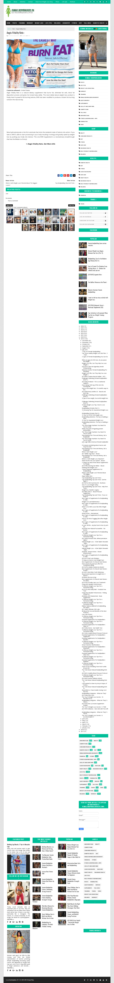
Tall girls (87, 23)
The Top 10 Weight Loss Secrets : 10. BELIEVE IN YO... (92, 697)
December (85, 340)
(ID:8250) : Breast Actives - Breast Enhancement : (91, 552)
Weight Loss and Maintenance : (91, 502)
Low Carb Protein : (87, 614)
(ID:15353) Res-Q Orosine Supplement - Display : (93, 704)
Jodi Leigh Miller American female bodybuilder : (95, 442)
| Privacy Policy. (30, 980)
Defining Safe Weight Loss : (90, 467)
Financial (83, 195)
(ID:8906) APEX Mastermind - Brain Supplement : (92, 596)
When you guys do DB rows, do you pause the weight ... (94, 360)
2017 (82, 731)
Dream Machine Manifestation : (91, 645)
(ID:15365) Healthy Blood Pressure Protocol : (95, 633)
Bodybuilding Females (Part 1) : (91, 408)
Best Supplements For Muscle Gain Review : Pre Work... (94, 580)
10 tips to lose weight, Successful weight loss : (95, 399)
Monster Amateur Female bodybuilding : (95, 291)
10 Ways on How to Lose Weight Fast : (93, 560)
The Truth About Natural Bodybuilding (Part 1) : (94, 670)
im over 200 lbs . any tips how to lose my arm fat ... (95, 526)
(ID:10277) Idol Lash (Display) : (90, 558)
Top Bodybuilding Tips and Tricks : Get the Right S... (94, 480)
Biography (66, 23)
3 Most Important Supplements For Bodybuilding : (92, 470)
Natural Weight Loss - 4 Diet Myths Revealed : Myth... (95, 542)
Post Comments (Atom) (20, 207)
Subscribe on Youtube (87, 220)
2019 (82, 339)
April (83, 722)
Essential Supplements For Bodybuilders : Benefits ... (94, 639)
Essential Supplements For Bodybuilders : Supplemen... (94, 635)
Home (9, 2)
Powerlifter (84, 121)
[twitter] (84, 1)
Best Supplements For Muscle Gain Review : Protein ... (94, 569)
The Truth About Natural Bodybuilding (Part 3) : (94, 687)
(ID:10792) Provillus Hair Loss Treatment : (94, 582)
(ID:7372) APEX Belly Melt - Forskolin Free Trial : (94, 590)
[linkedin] (17, 922)
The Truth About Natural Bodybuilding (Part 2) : (94, 680)
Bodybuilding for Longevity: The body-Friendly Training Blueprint (43, 925)
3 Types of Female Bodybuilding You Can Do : (95, 357)
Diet (80, 23)
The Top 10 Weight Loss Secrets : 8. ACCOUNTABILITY (92, 716)
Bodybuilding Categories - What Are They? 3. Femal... (94, 712)
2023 (82, 331)
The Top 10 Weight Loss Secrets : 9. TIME (94, 707)
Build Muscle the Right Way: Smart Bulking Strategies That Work (73, 906)
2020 (82, 337)
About (15, 2)
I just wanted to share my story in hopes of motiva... (94, 684)
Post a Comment (13, 201)
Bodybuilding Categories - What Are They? (94, 693)
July (83, 350)
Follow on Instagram (87, 224)
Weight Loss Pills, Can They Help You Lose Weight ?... (94, 364)
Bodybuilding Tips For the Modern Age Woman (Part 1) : (97, 260)
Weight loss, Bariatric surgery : (90, 490)
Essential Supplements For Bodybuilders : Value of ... (94, 625)
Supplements (84, 103)
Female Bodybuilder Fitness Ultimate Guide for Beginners (73, 873)
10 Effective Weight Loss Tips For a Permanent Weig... (92, 535)
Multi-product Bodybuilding (89, 151)
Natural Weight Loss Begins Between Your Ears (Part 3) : (95, 252)
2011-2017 (24, 980)
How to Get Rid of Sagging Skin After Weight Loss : (94, 519)
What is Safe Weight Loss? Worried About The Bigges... (94, 473)
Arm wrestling (85, 115)
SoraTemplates (12, 980)
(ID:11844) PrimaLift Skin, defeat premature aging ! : (94, 539)
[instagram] (94, 1)
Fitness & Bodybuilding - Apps (89, 118)
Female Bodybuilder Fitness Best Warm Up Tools (48, 881)
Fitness (74, 23)
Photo (57, 2)
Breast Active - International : (90, 513)
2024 (82, 330)
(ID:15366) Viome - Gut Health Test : (92, 628)
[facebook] (87, 1)
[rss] (97, 1)
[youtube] (103, 1)
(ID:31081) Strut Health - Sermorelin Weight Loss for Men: (73, 922)
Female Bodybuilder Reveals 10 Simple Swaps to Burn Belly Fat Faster (69, 856)
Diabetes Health (98, 23)
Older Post (71, 205)
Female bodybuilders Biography (90, 97)
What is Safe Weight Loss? (89, 452)
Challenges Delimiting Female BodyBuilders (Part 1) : (94, 379)
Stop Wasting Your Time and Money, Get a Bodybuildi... (94, 436)
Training (22, 23)
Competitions (84, 109)
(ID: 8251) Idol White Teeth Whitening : (93, 572)
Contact (30, 2)
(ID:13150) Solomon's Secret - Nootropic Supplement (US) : (96, 306)
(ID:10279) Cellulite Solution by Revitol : (93, 567)
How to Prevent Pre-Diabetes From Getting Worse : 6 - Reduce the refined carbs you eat (97, 268)
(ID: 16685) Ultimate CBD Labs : (91, 609)
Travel (82, 204)
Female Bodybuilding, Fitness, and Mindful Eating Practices (73, 914)
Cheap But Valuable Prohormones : (92, 584)
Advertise (22, 2)
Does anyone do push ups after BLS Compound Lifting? (92, 564)
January (84, 728)
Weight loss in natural (87, 88)
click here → (10, 919)
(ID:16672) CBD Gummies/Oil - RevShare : (94, 483)
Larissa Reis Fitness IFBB (47, 873)
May (83, 720)
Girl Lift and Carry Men (87, 106)
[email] (100, 1)
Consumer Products (86, 136)
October (84, 344)
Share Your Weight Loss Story (44, 2)
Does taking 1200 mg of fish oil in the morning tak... (93, 385)
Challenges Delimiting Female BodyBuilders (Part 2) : (94, 395)
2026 (82, 326)
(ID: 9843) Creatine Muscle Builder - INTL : (94, 376)
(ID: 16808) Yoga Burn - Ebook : (91, 454)
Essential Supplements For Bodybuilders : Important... (94, 647)
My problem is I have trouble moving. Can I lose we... (94, 690)
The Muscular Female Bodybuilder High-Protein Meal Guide (48, 857)
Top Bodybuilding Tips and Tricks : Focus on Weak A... (94, 495)
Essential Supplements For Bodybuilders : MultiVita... (94, 660)
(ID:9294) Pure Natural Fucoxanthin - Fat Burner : (93, 529)
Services (97, 781)
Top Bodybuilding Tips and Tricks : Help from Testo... (95, 487)
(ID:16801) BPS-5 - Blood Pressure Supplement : (92, 492)
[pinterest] (106, 1)
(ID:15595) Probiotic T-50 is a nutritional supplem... (93, 382)
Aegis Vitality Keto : (87, 476)
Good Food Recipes (86, 171)
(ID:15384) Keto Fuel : (88, 695)
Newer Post (9, 205)
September (85, 346)
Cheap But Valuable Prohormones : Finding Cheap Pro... (94, 593)
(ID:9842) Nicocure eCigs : (89, 577)
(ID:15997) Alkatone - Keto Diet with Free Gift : (95, 709)
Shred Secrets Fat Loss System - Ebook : (93, 460)
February (85, 726)
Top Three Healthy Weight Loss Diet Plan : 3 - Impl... (94, 354)
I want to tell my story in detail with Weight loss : (98, 299)
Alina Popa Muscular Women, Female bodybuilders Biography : (74, 898)
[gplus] (91, 1)
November (85, 342)
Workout (72, 2)
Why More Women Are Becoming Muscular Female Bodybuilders (48, 908)
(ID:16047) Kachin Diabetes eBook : (92, 678)
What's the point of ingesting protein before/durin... (92, 429)
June (83, 719)
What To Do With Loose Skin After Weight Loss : (94, 507)
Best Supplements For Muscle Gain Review (94, 562)
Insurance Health (86, 148)
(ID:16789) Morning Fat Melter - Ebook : (93, 466)
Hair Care (83, 145)
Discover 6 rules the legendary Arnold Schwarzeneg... (92, 367)
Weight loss (39, 23)
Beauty (83, 133)
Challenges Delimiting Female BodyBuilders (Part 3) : (94, 402)
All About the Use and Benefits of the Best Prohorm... (94, 611)
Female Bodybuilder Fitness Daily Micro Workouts (47, 865)
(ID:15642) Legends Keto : (95, 275)
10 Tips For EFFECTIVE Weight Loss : (92, 415)
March (84, 724)
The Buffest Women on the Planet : (97, 282)
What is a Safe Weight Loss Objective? (93, 459)
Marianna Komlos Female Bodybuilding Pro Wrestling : (94, 370)
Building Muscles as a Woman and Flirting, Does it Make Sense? (48, 849)
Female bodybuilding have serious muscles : (97, 244)
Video (82, 124)
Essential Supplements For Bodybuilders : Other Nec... (94, 654)
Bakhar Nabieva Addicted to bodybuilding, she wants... (94, 606)
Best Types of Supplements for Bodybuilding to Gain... (95, 499)
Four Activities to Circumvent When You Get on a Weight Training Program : (98, 315)
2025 (82, 328)
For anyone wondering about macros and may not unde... (94, 446)
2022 (82, 333)
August (84, 348)
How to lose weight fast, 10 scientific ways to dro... (95, 389)
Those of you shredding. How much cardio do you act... (94, 667)
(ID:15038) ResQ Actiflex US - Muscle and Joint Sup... (94, 392)
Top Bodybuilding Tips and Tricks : (92, 478)
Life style (64, 2)
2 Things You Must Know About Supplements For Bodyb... (95, 463)
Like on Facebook (85, 216)
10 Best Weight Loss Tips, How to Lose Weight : (93, 405)
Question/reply (85, 100)
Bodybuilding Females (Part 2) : (91, 413)
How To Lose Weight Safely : (90, 485)
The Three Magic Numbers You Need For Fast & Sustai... (94, 426)
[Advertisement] (41, 115)
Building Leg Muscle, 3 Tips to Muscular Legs (18, 845)
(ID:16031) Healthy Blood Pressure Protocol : (95, 673)
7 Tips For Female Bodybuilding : (91, 351)
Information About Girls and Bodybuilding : (73, 864)
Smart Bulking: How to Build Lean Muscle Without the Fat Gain (48, 916)
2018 (82, 729)
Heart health (84, 177)
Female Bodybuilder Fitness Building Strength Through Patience (43, 899)
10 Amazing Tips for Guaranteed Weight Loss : (95, 410)
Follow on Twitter (86, 213)
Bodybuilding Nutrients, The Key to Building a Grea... (95, 417)
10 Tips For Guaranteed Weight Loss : (93, 420)
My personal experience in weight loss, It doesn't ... (93, 574)
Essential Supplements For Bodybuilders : (94, 619)
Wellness (57, 23)
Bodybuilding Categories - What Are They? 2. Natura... (94, 701)
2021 (82, 335)
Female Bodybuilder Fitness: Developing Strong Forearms (47, 889)
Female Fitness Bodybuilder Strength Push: (73, 881)
